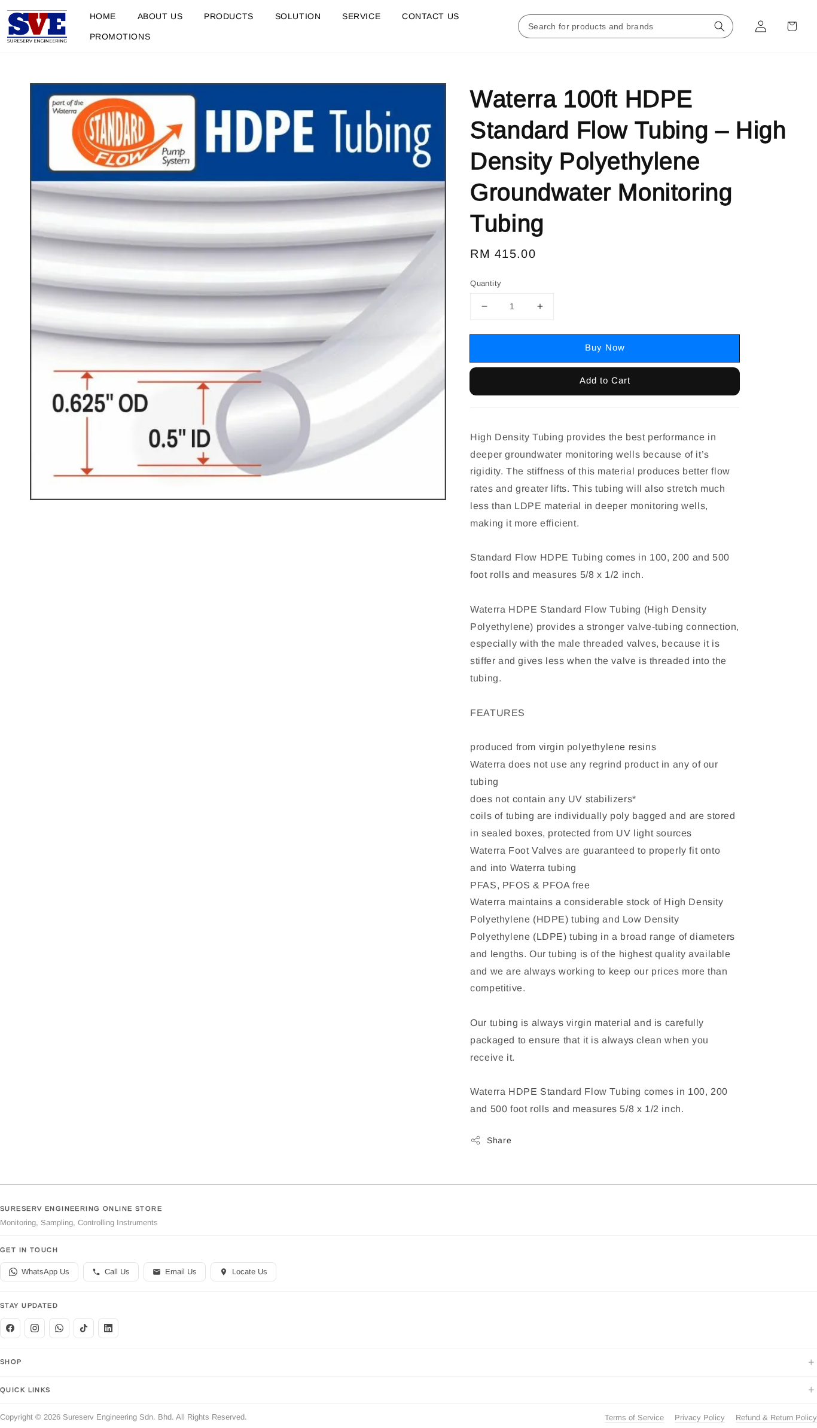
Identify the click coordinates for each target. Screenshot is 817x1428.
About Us (160, 16)
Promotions (120, 36)
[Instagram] (35, 1328)
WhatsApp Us (45, 1271)
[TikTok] (84, 1328)
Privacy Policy (700, 1417)
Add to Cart (605, 380)
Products (228, 16)
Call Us (117, 1271)
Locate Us (249, 1271)
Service (361, 16)
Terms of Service (634, 1417)
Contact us (430, 16)
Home (103, 16)
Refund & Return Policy (776, 1417)
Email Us (181, 1271)
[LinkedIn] (108, 1328)
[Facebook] (10, 1328)
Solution (298, 16)
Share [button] (499, 1140)
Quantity (485, 283)
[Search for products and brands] (719, 26)
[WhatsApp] (59, 1328)
